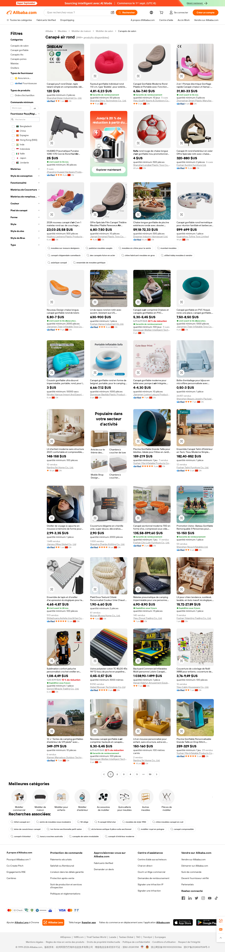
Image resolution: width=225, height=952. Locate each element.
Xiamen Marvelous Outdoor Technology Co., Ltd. (65, 757)
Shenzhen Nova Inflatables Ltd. (192, 547)
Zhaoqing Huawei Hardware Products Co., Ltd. (65, 172)
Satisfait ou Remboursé (62, 865)
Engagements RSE (16, 872)
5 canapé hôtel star (107, 822)
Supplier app (89, 922)
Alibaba (49, 31)
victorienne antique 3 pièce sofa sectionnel (111, 829)
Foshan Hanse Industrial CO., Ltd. (107, 324)
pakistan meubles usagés (100, 248)
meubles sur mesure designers (65, 248)
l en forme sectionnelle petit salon (66, 829)
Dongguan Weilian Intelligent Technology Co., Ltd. (152, 330)
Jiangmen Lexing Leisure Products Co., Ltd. (152, 394)
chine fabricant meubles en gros (140, 255)
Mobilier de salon (104, 31)
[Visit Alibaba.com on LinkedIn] (190, 898)
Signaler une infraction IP (150, 884)
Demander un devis (104, 869)
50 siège (84, 822)
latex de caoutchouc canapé (27, 829)
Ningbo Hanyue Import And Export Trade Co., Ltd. (65, 394)
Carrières (11, 878)
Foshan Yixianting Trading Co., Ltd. (194, 618)
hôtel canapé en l (22, 822)
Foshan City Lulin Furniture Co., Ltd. (151, 542)
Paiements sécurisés (61, 859)
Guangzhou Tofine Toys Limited (193, 236)
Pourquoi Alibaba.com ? (18, 859)
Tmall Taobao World (96, 937)
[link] (220, 920)
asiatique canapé (59, 263)
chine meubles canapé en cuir (169, 822)
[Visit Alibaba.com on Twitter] (196, 898)
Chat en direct (145, 865)
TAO (138, 937)
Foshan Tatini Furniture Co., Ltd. (193, 467)
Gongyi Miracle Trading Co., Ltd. (63, 688)
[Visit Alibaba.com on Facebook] (183, 898)
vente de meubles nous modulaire (55, 822)
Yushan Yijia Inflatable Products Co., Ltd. (152, 463)
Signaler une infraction (149, 890)
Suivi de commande (191, 872)
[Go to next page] (157, 774)
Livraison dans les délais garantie (67, 872)
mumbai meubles (168, 248)
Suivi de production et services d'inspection (66, 886)
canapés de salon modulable (85, 836)
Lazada (112, 937)
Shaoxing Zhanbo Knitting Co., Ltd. (107, 544)
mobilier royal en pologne (152, 829)
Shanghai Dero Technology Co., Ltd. (108, 100)
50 (150, 774)
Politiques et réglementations (65, 893)
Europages (160, 937)
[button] (112, 12)
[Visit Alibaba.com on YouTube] (210, 898)
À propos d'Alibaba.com (19, 852)
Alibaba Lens (21, 922)
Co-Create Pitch (15, 865)
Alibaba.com (163, 922)
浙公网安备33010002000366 (166, 947)
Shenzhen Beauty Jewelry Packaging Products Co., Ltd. (195, 398)
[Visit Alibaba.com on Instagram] (203, 898)
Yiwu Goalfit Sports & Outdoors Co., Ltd (152, 100)
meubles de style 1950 (136, 822)
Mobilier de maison (81, 31)
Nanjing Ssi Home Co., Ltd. (60, 467)
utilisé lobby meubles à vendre (178, 255)
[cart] (162, 13)
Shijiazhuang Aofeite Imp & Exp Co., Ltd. (65, 618)
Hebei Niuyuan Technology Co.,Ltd (107, 687)
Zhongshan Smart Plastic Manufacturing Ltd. (195, 100)
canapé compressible (184, 829)
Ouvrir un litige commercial (151, 872)
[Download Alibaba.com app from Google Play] (207, 922)
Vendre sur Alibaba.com (193, 859)
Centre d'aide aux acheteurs (152, 859)
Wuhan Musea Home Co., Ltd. (105, 615)
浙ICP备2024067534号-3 (197, 947)
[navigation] (25, 403)
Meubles (62, 31)
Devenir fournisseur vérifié (195, 878)
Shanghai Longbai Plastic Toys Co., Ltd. (152, 165)
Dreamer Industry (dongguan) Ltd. (150, 236)
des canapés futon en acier (102, 255)
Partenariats (187, 884)
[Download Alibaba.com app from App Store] (183, 922)
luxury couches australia (51, 836)
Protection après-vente (62, 878)
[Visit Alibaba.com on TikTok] (216, 898)
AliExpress (65, 937)
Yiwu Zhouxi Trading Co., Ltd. (147, 618)
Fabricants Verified (103, 863)
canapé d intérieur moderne (121, 836)
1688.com (79, 937)
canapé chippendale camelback (65, 255)
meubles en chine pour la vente (136, 248)
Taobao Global (126, 937)
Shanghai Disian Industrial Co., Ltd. (64, 98)
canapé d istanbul (22, 836)
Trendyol (147, 937)
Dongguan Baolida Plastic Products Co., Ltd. (108, 394)
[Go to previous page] (104, 774)
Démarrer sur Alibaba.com (194, 865)
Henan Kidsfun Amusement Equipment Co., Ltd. (152, 682)
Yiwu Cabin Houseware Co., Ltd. (193, 687)
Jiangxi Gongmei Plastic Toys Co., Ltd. (108, 236)
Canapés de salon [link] (127, 31)
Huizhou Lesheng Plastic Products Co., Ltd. (65, 236)
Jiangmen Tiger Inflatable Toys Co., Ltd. (65, 326)
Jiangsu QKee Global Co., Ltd (61, 544)
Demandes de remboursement (153, 878)
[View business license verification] (142, 947)
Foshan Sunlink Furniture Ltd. (191, 165)
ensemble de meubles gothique (90, 263)
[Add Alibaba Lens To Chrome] (53, 922)
